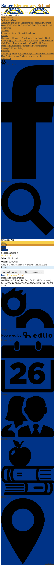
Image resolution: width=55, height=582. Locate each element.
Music (14, 53)
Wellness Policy (16, 48)
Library (14, 33)
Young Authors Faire (23, 56)
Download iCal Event (37, 264)
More (3, 247)
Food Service (39, 38)
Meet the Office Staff (22, 25)
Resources (5, 33)
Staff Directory (38, 25)
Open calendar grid (33, 272)
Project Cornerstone (36, 53)
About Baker (7, 23)
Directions (49, 563)
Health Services (31, 40)
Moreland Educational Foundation (16, 46)
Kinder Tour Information (17, 43)
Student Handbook (26, 33)
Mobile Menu (7, 17)
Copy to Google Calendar (12, 264)
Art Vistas (22, 53)
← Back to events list (12, 272)
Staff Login (11, 64)
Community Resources (11, 38)
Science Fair (38, 56)
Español (4, 250)
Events (4, 267)
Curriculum (27, 38)
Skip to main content (10, 15)
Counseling (6, 53)
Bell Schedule (35, 23)
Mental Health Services (39, 43)
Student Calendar (21, 23)
